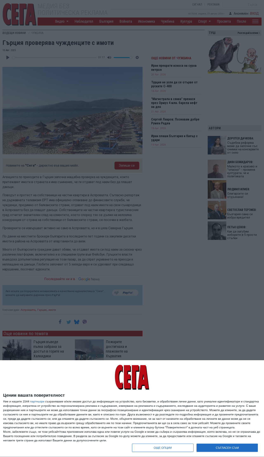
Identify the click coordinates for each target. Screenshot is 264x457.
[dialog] (132, 408)
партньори (37, 401)
